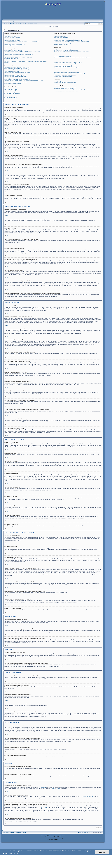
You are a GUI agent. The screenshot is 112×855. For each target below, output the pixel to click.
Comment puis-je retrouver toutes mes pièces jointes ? (65, 82)
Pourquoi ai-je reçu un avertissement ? (12, 78)
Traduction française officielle (51, 836)
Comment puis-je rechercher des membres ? (63, 66)
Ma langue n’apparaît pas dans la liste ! (12, 55)
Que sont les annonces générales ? (12, 93)
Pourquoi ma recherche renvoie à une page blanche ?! (65, 65)
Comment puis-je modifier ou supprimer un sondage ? (15, 73)
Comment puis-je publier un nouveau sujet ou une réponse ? (17, 67)
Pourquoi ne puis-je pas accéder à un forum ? (14, 75)
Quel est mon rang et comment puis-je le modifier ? (15, 59)
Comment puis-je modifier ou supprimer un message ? (15, 68)
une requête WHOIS (43, 807)
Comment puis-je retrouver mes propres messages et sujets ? (67, 67)
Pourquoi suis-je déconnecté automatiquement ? (14, 44)
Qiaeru (59, 836)
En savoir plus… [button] (14, 853)
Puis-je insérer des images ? (10, 92)
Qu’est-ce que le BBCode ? (10, 88)
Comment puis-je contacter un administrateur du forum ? (66, 91)
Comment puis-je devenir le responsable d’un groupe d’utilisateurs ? (68, 40)
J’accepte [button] (102, 852)
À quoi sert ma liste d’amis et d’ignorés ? (62, 56)
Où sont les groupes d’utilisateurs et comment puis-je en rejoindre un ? (69, 38)
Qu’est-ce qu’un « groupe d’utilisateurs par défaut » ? (65, 43)
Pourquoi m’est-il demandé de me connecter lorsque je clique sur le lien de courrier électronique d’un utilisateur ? (25, 62)
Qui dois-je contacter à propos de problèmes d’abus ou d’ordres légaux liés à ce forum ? (72, 89)
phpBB (48, 835)
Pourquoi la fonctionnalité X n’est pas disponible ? (64, 88)
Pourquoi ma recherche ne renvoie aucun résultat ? (65, 63)
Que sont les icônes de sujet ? (10, 98)
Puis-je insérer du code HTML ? (11, 89)
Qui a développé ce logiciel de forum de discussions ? (65, 87)
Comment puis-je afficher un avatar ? (12, 58)
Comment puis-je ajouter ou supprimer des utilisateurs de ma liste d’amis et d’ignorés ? (72, 57)
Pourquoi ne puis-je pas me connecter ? (12, 40)
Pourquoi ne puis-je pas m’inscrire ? (12, 37)
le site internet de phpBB (15, 253)
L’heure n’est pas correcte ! (10, 53)
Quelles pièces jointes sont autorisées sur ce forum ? (65, 81)
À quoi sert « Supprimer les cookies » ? (12, 45)
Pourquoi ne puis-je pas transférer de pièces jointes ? (15, 76)
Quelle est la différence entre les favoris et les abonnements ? (67, 72)
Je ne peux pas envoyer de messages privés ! (64, 49)
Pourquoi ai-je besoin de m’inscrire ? (12, 34)
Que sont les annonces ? (9, 94)
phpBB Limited (42, 787)
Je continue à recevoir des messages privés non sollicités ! (66, 50)
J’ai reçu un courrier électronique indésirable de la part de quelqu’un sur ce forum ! (71, 51)
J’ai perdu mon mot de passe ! (10, 43)
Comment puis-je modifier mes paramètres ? (13, 50)
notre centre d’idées (88, 796)
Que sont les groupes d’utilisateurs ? (61, 37)
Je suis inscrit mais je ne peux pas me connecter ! (15, 38)
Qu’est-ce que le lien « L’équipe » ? (61, 44)
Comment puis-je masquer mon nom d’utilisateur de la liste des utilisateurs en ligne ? (22, 51)
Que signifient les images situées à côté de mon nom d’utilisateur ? (18, 57)
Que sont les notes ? (8, 96)
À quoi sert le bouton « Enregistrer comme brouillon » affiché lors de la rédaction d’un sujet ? (23, 80)
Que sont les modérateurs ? (60, 36)
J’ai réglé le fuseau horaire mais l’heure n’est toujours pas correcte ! (18, 54)
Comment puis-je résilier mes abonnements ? (63, 76)
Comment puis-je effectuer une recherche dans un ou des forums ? (68, 62)
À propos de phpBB (55, 788)
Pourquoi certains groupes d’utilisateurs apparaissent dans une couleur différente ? (71, 41)
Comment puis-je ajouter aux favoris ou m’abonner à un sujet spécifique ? (69, 73)
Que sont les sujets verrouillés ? (11, 97)
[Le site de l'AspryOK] (53, 4)
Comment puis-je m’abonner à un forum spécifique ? (65, 75)
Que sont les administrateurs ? (60, 34)
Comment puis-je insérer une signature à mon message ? (16, 69)
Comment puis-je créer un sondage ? (12, 71)
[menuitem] (12, 21)
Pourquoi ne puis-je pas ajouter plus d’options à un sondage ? (17, 72)
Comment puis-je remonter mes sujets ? (12, 83)
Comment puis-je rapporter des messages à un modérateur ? (17, 79)
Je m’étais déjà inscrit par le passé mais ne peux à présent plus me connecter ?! (21, 41)
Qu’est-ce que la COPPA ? (10, 36)
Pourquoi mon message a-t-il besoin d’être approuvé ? (15, 82)
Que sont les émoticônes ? (10, 90)
